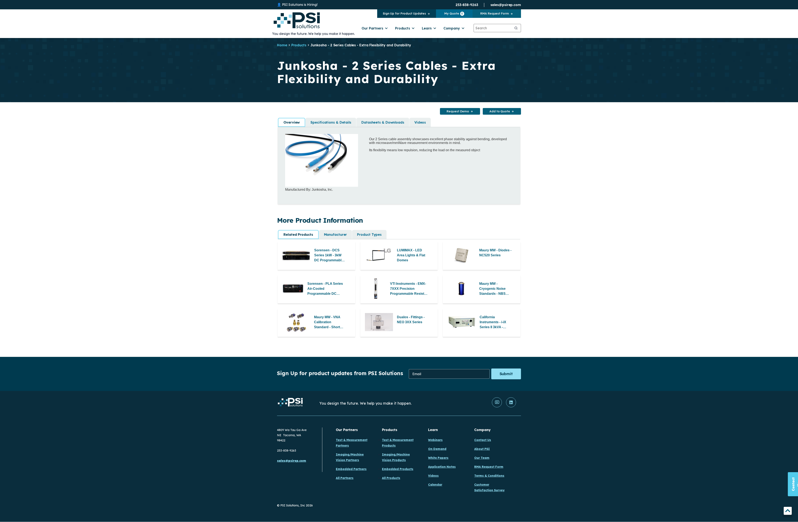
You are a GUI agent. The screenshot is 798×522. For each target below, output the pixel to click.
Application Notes (442, 467)
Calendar (435, 484)
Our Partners (372, 28)
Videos (420, 122)
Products (402, 28)
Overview (291, 122)
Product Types (369, 234)
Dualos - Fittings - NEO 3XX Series (411, 319)
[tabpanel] (399, 163)
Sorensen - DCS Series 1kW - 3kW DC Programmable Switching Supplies (329, 255)
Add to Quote (499, 111)
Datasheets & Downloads (382, 122)
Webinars (435, 440)
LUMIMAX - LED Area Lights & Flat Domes (411, 255)
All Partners (344, 478)
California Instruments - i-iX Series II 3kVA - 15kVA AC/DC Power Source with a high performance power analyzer (496, 322)
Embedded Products (397, 469)
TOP (787, 511)
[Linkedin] (511, 406)
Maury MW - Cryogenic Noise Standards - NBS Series (492, 289)
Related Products (298, 234)
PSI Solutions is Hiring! (300, 4)
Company (451, 28)
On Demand (437, 449)
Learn (427, 28)
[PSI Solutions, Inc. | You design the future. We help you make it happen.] (290, 403)
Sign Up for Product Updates (404, 13)
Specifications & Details (330, 122)
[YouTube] (497, 406)
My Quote (453, 13)
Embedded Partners (351, 469)
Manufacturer (335, 234)
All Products (391, 478)
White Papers (438, 458)
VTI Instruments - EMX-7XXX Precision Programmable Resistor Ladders (408, 289)
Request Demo (458, 111)
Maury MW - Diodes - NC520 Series (495, 252)
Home (282, 45)
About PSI (482, 449)
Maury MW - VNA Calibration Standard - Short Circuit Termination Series (329, 322)
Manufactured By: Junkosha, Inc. (309, 189)
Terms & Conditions (489, 476)
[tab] (291, 122)
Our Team (481, 458)
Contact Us (482, 440)
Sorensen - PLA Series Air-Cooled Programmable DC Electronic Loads (325, 289)
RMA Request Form (494, 13)
